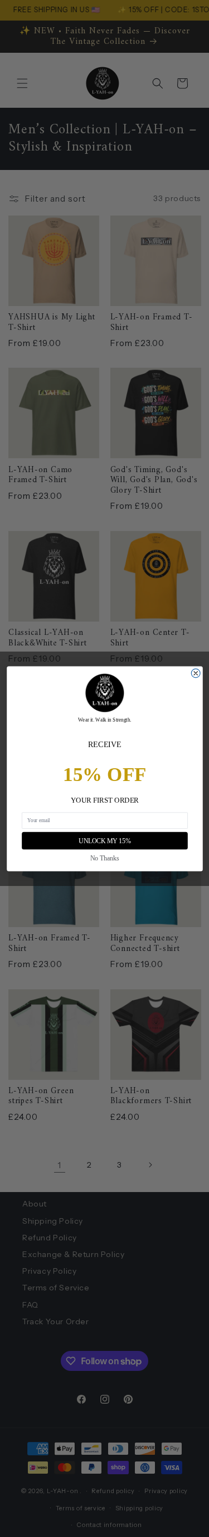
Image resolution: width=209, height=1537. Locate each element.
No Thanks (104, 858)
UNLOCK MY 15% (104, 840)
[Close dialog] (195, 673)
